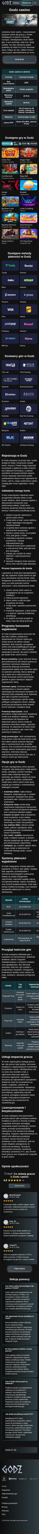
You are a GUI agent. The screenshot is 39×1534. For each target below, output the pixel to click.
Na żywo (16, 143)
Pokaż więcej (19, 1268)
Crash (24, 143)
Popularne (5, 143)
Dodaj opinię (19, 1186)
